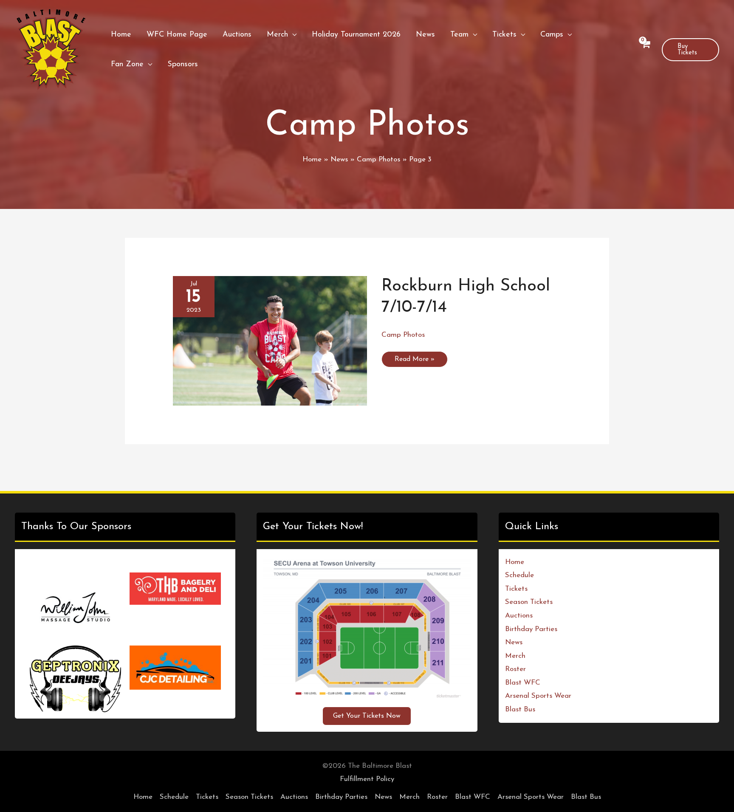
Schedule (519, 575)
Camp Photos (403, 334)
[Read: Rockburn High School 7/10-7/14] (270, 340)
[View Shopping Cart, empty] (645, 50)
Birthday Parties (531, 629)
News (513, 642)
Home (514, 562)
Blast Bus (520, 709)
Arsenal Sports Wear (538, 695)
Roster (515, 669)
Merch (515, 656)
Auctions (519, 615)
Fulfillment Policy (367, 791)
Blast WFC (522, 682)
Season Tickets (529, 602)
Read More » (414, 361)
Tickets (516, 588)
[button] (292, 35)
